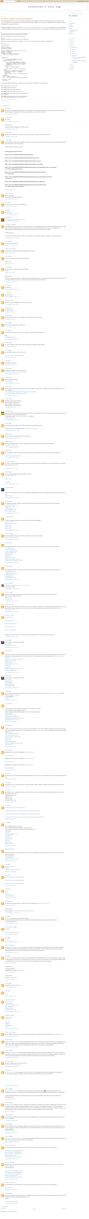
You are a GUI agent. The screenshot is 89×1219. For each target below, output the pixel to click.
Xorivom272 (7, 1039)
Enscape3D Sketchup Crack (11, 504)
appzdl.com (7, 1023)
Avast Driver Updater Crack (11, 549)
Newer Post (3, 1208)
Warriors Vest (10, 1104)
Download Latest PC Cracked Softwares (40, 730)
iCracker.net (7, 592)
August (73, 49)
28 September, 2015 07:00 (12, 383)
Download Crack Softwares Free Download (14, 659)
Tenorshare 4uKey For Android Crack (13, 736)
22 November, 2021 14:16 (12, 530)
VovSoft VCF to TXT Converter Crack (13, 1064)
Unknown (7, 117)
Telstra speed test (15, 947)
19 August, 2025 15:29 (11, 1132)
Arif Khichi (7, 433)
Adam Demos (8, 1061)
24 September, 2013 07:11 (12, 296)
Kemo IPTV (7, 957)
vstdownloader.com (9, 857)
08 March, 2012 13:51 (11, 245)
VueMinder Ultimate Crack (10, 670)
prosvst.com (55, 693)
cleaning (6, 1070)
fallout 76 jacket (8, 1118)
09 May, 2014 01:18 (10, 319)
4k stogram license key (22, 371)
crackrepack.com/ (9, 495)
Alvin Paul (7, 330)
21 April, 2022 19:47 (10, 885)
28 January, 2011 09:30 (11, 129)
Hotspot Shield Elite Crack (10, 552)
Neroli (6, 891)
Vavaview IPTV (8, 918)
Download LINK (30, 758)
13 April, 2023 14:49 (10, 963)
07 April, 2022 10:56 (10, 802)
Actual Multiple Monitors (10, 685)
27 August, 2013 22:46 (11, 281)
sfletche (6, 108)
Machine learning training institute (12, 932)
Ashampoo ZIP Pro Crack (10, 645)
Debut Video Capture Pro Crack (11, 537)
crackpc (6, 691)
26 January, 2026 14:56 (11, 1179)
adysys (6, 360)
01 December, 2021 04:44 (12, 562)
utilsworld (7, 983)
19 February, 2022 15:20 (12, 647)
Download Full (11, 755)
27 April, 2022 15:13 (10, 897)
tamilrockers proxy (9, 1017)
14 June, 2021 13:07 (10, 407)
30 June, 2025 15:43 (10, 1099)
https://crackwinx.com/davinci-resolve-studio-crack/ (23, 910)
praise (6, 864)
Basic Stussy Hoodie (11, 1072)
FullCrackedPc (8, 643)
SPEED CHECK (8, 945)
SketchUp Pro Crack (9, 1008)
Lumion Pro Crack (9, 521)
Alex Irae (7, 285)
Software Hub (8, 533)
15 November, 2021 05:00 (12, 497)
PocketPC (71, 31)
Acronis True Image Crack (10, 629)
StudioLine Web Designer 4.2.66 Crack (13, 455)
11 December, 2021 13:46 (12, 588)
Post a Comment (4, 1206)
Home (34, 1208)
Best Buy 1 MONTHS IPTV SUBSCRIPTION (14, 877)
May (73, 51)
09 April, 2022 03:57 (10, 819)
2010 (71, 45)
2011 (71, 43)
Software (7, 450)
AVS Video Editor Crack (10, 626)
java (70, 24)
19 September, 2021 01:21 (12, 447)
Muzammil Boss (8, 604)
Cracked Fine (58, 608)
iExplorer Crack (8, 525)
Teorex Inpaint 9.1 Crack (10, 511)
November (74, 47)
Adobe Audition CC (9, 682)
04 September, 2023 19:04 (12, 1011)
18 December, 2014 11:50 (12, 339)
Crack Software (8, 461)
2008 (71, 67)
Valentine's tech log (44, 7)
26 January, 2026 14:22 (11, 1158)
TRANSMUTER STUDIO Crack (11, 716)
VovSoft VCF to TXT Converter (31, 428)
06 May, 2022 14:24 (10, 905)
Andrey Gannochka (9, 248)
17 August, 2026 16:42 (11, 1203)
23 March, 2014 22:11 (11, 311)
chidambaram (8, 300)
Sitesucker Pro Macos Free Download (13, 1153)
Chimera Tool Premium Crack (11, 1004)
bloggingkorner (8, 1015)
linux (70, 28)
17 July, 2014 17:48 (10, 326)
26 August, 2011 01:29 (11, 206)
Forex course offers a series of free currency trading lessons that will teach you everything (24, 817)
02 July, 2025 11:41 (10, 1111)
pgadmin (70, 33)
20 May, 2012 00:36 (10, 252)
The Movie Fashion (9, 1032)
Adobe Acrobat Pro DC (10, 684)
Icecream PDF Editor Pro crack (11, 735)
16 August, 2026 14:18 (11, 1189)
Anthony (6, 315)
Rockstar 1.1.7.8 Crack (10, 557)
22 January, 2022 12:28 (11, 601)
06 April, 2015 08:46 (10, 346)
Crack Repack (8, 487)
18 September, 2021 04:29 (12, 438)
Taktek (6, 888)
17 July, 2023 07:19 (10, 972)
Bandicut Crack (8, 698)
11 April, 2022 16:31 (10, 845)
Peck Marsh (7, 411)
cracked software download (11, 371)
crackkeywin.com (8, 713)
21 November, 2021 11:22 (12, 513)
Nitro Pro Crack (8, 526)
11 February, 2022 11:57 (12, 636)
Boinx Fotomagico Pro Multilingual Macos (13, 1152)
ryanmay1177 (8, 441)
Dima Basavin (8, 193)
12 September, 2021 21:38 (12, 430)
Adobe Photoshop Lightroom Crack (12, 733)
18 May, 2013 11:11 (10, 272)
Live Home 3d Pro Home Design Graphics (14, 1150)
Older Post (64, 1208)
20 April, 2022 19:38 (10, 871)
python (7, 100)
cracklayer (7, 398)
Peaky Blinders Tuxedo (12, 1090)
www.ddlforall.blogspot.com (10, 337)
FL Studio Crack (8, 835)
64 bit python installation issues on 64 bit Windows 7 (17, 18)
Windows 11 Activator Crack (11, 660)
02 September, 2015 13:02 (12, 373)
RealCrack (7, 650)
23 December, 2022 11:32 (12, 952)
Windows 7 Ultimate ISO (10, 417)
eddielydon (7, 901)
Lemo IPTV (7, 939)
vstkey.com (7, 832)
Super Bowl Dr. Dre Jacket (43, 903)
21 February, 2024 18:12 (12, 1066)
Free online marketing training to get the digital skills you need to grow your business (22, 813)
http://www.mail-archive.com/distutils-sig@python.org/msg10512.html (35, 27)
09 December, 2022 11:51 (12, 941)
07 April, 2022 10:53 (10, 779)
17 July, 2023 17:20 (10, 987)
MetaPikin (7, 868)
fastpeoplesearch (8, 1025)
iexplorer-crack (8, 597)
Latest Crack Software (10, 391)
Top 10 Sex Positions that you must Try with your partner (17, 585)
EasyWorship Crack (9, 508)
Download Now (30, 752)
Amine (6, 805)
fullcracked (7, 1193)
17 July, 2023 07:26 (10, 979)
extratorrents (7, 1018)
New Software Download (21, 393)
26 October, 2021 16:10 (11, 468)
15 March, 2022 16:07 (11, 700)
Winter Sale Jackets (58, 1034)
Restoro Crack (8, 667)
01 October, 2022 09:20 (11, 923)
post (33, 656)
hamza (6, 822)
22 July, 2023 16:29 (10, 996)
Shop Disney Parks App (10, 866)
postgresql (71, 23)
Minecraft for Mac (8, 1187)
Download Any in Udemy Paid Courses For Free (15, 807)
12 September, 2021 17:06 (12, 419)
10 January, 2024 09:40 (11, 1057)
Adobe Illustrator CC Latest (10, 1009)
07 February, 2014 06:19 (12, 304)
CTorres (6, 292)
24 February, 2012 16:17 (12, 237)
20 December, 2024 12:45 (12, 1085)
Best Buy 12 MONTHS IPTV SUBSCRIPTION (14, 883)
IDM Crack (7, 840)
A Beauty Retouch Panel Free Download (13, 1156)
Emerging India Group (9, 926)
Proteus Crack (8, 665)
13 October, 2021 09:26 (11, 457)
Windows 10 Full (8, 1001)
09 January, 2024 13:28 (11, 1046)
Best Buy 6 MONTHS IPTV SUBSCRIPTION (14, 880)
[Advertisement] (21, 12)
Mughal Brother (8, 849)
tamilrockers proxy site (15, 1052)
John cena (7, 703)
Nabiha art (7, 471)
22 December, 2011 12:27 (12, 214)
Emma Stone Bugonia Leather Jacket (15, 1138)
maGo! (6, 202)
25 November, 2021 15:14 (12, 539)
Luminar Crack (8, 555)
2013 (71, 39)
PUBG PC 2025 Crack (9, 1130)
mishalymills (7, 1123)
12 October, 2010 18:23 (11, 114)
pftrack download (8, 381)
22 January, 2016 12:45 (11, 395)
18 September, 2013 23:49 (12, 289)
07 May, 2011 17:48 (10, 189)
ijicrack (6, 773)
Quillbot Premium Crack (10, 506)
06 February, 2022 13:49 (12, 611)
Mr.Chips (7, 640)
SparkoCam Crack (9, 554)
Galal (6, 210)
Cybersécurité (8, 894)
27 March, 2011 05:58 (11, 136)
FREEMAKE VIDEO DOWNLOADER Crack (14, 718)
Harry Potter (7, 583)
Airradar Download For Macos (11, 1155)
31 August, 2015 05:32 (11, 364)
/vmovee (7, 1026)
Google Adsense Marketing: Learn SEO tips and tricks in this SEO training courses (22, 810)
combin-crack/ (8, 478)
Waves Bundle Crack (9, 1006)
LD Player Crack (8, 837)
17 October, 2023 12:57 (11, 1028)
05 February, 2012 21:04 (12, 220)
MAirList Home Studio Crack (11, 623)
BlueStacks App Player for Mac (11, 1201)
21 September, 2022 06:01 (12, 912)
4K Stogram (15, 464)
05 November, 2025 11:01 (12, 1141)
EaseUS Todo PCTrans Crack (11, 858)
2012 (71, 41)
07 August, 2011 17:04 (11, 199)
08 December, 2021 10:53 (12, 579)
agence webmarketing (9, 895)
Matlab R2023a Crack (20, 970)
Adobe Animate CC (9, 680)
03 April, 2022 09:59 (10, 721)
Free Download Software (10, 393)
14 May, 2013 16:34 (10, 263)
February (74, 53)
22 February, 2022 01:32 (12, 672)
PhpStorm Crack (8, 528)
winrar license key (13, 977)
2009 (71, 65)
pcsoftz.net (10, 732)
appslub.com (7, 1022)
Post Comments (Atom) (12, 1211)
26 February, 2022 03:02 (12, 687)
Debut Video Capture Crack (11, 523)
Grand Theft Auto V (9, 1003)
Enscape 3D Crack (9, 838)
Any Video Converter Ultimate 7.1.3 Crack (14, 560)
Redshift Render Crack (10, 843)
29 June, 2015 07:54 (10, 357)
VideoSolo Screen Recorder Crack (22, 416)
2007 (71, 69)
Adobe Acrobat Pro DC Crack (11, 663)
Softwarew (7, 501)
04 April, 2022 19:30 (10, 746)
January (73, 55)
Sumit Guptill (7, 1088)
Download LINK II (11, 768)
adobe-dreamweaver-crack (11, 475)
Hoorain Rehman (8, 999)
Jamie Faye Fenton (9, 224)
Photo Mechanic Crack (10, 609)
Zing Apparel (7, 1114)
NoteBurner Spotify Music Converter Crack (14, 668)
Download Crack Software (21, 391)
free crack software (9, 355)
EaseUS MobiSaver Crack (10, 509)
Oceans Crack (8, 615)
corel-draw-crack (8, 599)
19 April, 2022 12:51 (10, 860)
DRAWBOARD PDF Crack (10, 714)
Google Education (72, 30)
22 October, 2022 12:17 (11, 934)
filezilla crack (19, 985)
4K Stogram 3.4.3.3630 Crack (11, 445)
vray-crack (7, 481)
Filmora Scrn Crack (9, 617)
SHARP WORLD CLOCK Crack (11, 719)
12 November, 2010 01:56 (12, 121)
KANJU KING (8, 516)
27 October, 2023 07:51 (11, 1036)
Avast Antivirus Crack (9, 548)
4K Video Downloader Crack (11, 551)
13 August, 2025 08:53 (11, 1120)
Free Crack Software (31, 391)
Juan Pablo (7, 241)
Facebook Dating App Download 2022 (13, 869)
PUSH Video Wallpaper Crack (11, 834)
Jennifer (6, 217)
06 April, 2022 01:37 (10, 769)
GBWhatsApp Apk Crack (10, 620)
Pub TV (6, 994)
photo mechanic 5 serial (19, 355)
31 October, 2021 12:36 (11, 483)
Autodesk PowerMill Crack (10, 741)
